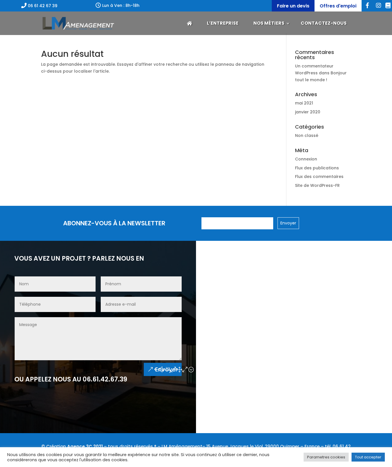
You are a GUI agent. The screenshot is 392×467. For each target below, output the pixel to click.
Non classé (306, 135)
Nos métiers (268, 23)
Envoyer (166, 369)
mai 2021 (304, 103)
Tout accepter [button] (368, 457)
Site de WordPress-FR (317, 185)
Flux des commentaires (319, 176)
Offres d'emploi (338, 6)
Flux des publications (317, 168)
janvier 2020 (307, 112)
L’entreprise (222, 23)
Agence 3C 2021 (85, 446)
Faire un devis (293, 6)
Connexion (306, 159)
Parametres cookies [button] (326, 457)
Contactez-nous (324, 23)
